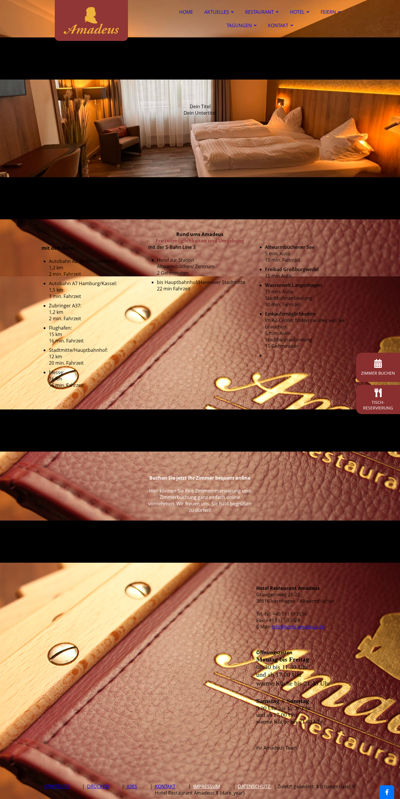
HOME (186, 12)
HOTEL (297, 12)
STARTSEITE (56, 786)
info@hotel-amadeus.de (298, 627)
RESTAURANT (259, 12)
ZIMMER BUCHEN (378, 373)
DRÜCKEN (98, 786)
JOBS (132, 786)
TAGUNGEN (239, 25)
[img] (91, 20)
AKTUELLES (216, 12)
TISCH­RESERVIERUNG (378, 405)
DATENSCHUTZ (254, 786)
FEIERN (328, 12)
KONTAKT (278, 25)
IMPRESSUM (206, 786)
